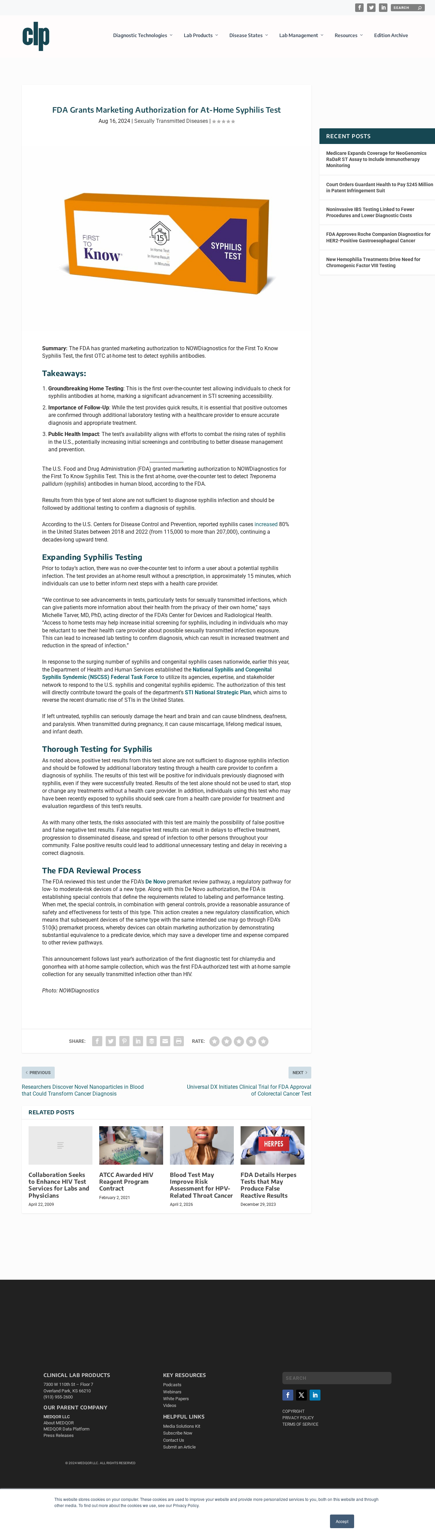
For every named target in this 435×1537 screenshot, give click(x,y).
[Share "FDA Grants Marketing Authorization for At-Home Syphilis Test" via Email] (165, 1041)
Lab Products (198, 35)
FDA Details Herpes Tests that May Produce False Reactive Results (268, 1185)
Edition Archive (391, 35)
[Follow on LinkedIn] (315, 1395)
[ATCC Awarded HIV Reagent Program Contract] (131, 1145)
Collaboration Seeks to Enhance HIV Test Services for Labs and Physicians (59, 1185)
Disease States (246, 35)
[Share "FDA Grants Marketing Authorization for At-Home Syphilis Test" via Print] (179, 1041)
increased (266, 524)
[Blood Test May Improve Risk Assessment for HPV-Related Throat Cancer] (202, 1145)
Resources (346, 35)
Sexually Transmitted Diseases (171, 121)
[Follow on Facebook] (287, 1395)
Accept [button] (342, 1521)
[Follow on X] (301, 1395)
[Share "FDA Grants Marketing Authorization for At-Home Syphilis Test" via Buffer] (151, 1041)
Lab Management (298, 35)
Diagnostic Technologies (140, 35)
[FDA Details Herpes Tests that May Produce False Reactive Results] (272, 1145)
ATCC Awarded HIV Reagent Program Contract (126, 1181)
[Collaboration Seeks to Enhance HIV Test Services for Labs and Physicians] (60, 1145)
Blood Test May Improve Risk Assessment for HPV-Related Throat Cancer (201, 1185)
